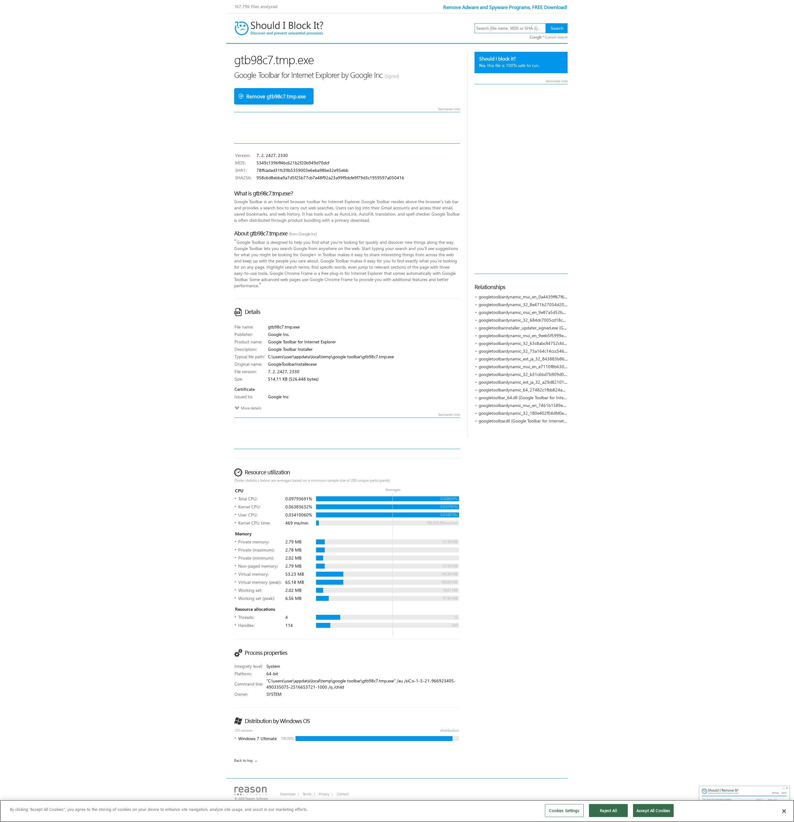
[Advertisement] (521, 179)
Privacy (324, 794)
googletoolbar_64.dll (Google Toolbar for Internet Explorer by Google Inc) (548, 397)
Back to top (243, 760)
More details (251, 408)
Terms (307, 794)
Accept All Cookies (653, 810)
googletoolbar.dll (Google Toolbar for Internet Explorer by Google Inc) (544, 421)
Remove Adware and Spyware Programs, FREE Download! (505, 7)
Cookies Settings (564, 810)
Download (287, 794)
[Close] (784, 811)
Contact (343, 794)
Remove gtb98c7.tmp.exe (276, 96)
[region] (397, 811)
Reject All (608, 810)
